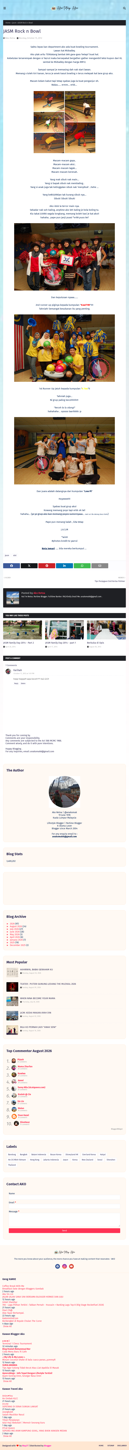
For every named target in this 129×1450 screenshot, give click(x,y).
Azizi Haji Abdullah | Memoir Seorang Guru (23, 1422)
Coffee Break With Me (13, 1286)
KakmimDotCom (10, 1318)
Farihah (17, 670)
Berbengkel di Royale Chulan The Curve (22, 1321)
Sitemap (110, 1446)
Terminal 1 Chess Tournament (17, 1343)
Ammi (21, 1080)
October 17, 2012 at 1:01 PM (24, 673)
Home (8, 23)
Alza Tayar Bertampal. (13, 1313)
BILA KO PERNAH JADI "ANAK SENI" (38, 1027)
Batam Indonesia (38, 1154)
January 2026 (16, 940)
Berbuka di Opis (95, 642)
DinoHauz (25, 1122)
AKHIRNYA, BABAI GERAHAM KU (36, 969)
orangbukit (7, 1412)
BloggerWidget (117, 1129)
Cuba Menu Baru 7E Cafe (14, 1351)
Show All (7, 1326)
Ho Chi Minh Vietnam (17, 1160)
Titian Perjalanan (11, 1420)
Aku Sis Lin (7, 1294)
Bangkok (23, 1154)
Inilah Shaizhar (9, 1302)
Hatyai (103, 1154)
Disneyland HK (72, 1154)
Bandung (12, 1154)
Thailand (12, 1165)
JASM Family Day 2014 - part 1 (60, 642)
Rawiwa (21, 1073)
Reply (16, 684)
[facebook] (57, 1266)
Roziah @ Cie (24, 1094)
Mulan (21, 1108)
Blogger (47, 1445)
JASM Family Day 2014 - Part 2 (18, 642)
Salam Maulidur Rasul (13, 1414)
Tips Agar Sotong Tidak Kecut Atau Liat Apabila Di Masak (30, 1367)
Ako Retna (10, 38)
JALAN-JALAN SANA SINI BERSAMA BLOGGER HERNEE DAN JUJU (32, 1296)
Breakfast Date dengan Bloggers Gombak (23, 1288)
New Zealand (87, 1160)
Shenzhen (111, 1160)
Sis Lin (20, 1101)
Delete (23, 684)
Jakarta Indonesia (51, 1160)
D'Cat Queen (8, 1428)
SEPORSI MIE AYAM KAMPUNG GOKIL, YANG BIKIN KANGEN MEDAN (34, 1430)
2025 (12, 942)
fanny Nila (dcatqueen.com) (31, 1087)
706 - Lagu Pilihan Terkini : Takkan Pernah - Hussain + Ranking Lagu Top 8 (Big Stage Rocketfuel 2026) (53, 1305)
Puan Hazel (23, 1115)
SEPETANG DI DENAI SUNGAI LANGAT (20, 1406)
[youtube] (71, 1266)
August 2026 (16, 926)
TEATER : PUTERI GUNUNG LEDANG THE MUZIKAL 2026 (48, 983)
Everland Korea (89, 1154)
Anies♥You (7, 1395)
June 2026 (15, 931)
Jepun (65, 1160)
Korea (75, 1160)
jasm (14, 23)
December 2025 (18, 945)
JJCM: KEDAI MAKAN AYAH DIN (35, 1012)
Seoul (99, 1160)
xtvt (14, 555)
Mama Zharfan (25, 1066)
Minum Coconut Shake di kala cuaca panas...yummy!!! (28, 1359)
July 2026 (14, 929)
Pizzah (20, 1059)
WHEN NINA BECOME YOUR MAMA (37, 998)
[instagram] (64, 1266)
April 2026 (15, 937)
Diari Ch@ (7, 1310)
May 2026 (15, 934)
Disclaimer (122, 1446)
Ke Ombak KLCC (10, 1398)
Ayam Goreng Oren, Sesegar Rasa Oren (21, 1376)
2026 (12, 923)
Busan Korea (55, 1154)
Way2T (25, 1445)
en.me (5, 1404)
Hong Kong (34, 1160)
